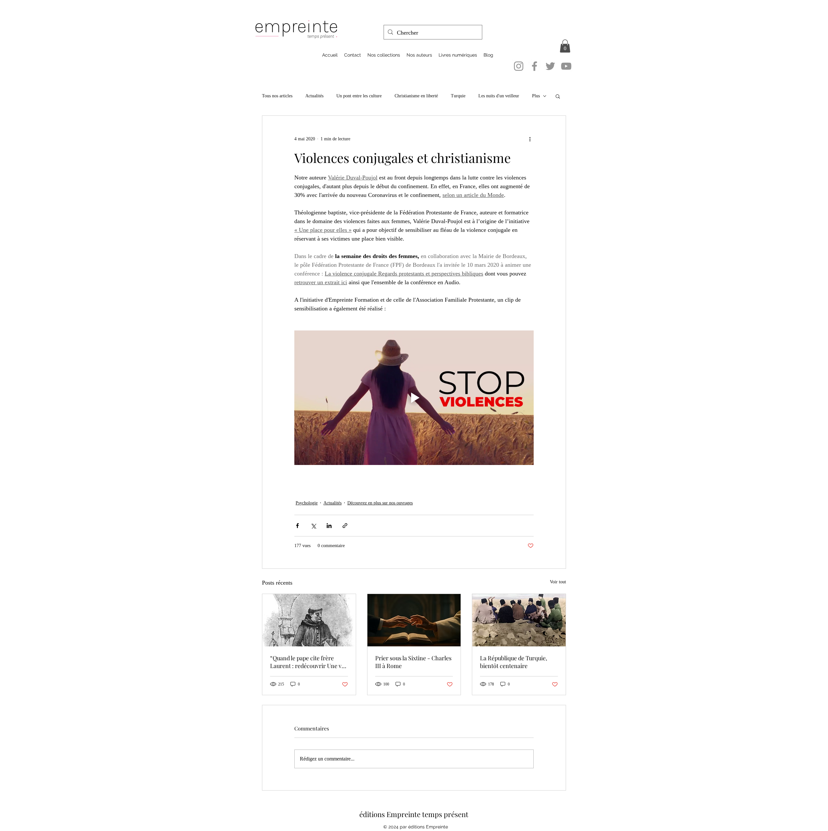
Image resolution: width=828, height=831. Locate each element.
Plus (536, 95)
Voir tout (558, 581)
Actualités (314, 95)
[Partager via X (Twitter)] (313, 526)
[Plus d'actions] (530, 139)
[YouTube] (566, 66)
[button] (565, 46)
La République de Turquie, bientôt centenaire (513, 662)
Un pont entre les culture (359, 95)
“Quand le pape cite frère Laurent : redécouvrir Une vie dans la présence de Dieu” (308, 662)
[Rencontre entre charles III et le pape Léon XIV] (414, 620)
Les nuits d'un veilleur (498, 95)
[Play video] (414, 397)
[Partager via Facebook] (297, 526)
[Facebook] (534, 66)
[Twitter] (550, 66)
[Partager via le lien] (345, 526)
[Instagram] (518, 66)
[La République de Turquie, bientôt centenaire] (519, 620)
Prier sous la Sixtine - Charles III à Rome (413, 662)
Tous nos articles (277, 95)
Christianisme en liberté (416, 95)
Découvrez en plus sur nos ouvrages (380, 503)
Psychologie (307, 503)
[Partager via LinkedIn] (329, 526)
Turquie (458, 95)
